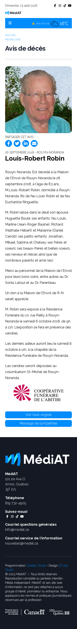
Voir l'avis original (38, 415)
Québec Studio (36, 565)
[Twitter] (17, 143)
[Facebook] (8, 143)
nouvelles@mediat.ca (21, 543)
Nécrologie (13, 39)
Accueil (10, 35)
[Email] (34, 143)
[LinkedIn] (25, 143)
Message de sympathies (38, 423)
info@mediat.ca (17, 530)
